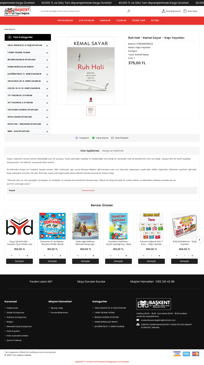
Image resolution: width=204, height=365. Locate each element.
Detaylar (19, 261)
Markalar (105, 20)
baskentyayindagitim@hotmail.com (158, 320)
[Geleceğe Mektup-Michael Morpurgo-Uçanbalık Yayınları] (85, 226)
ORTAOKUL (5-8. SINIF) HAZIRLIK (24, 81)
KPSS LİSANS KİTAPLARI (20, 116)
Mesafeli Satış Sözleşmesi (19, 326)
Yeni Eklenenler (65, 20)
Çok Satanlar (86, 20)
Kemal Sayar (88, 190)
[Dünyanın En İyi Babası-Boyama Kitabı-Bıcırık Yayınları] (52, 226)
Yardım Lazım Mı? (41, 281)
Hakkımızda (12, 308)
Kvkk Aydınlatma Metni (17, 335)
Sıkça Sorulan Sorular (91, 281)
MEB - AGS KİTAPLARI (18, 131)
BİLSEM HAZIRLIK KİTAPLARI (21, 59)
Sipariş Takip (138, 20)
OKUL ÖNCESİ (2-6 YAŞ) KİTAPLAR (25, 45)
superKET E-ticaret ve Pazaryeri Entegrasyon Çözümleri (102, 361)
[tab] (89, 151)
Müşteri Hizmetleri (152, 281)
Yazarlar (121, 20)
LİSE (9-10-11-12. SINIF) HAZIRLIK (24, 88)
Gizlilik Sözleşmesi (15, 312)
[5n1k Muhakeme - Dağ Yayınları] (184, 226)
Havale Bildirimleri (59, 312)
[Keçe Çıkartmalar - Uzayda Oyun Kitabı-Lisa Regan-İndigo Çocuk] (19, 226)
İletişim (155, 20)
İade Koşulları (13, 331)
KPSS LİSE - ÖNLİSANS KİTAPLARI (24, 124)
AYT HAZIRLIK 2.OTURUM (20, 102)
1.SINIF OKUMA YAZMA (19, 52)
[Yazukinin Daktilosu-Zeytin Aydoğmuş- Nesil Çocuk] (118, 226)
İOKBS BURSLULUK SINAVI (21, 66)
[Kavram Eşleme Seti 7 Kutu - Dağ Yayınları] (151, 226)
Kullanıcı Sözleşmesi (16, 317)
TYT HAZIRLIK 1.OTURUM (20, 95)
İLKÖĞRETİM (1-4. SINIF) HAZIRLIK (24, 73)
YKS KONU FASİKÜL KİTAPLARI (23, 109)
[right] (199, 239)
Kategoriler (99, 301)
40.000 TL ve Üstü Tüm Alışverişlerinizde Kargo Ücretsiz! (76, 3)
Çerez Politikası (14, 340)
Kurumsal (10, 301)
